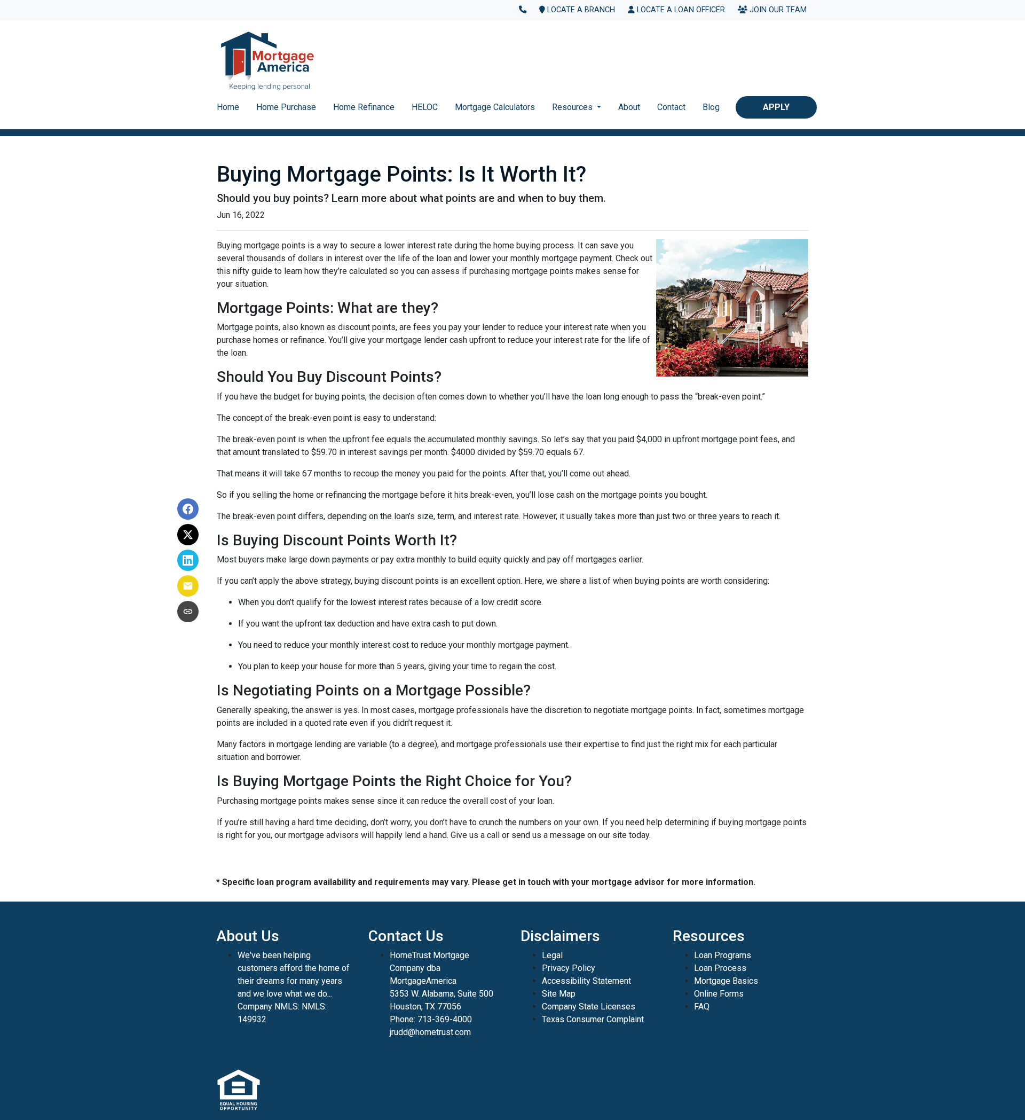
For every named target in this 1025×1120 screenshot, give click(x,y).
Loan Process (720, 968)
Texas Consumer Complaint (593, 1019)
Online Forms (719, 994)
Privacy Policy (568, 968)
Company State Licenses (588, 1006)
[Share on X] (188, 534)
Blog (711, 107)
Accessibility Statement (586, 981)
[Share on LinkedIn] (188, 560)
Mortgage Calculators (495, 107)
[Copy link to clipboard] (188, 611)
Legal (552, 955)
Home (228, 107)
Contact (671, 107)
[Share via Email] (188, 586)
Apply (776, 107)
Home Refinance (364, 107)
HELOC (425, 107)
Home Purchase (286, 107)
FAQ (701, 1006)
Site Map (558, 994)
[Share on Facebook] (188, 509)
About (629, 107)
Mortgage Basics (726, 981)
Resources (573, 107)
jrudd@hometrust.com (430, 1032)
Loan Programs (722, 955)
